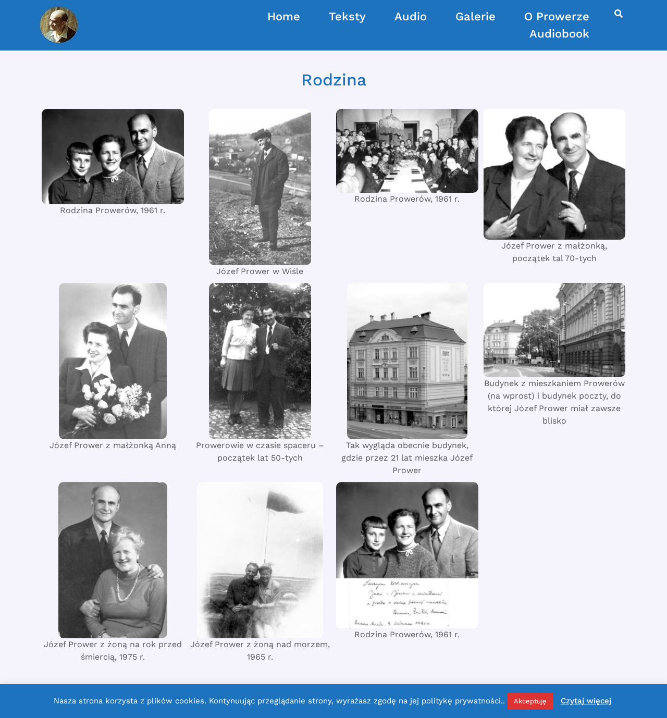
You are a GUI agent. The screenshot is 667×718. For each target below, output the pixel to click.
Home (283, 16)
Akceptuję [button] (530, 701)
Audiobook (559, 33)
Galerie (475, 16)
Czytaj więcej (586, 700)
